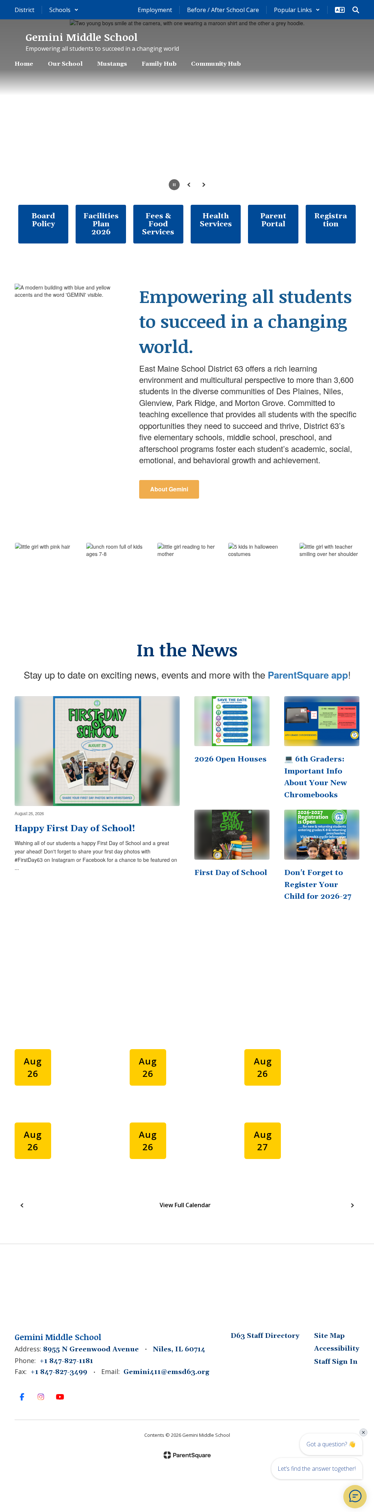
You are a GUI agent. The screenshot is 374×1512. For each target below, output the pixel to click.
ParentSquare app (308, 675)
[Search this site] (355, 10)
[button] (64, 10)
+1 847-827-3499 (58, 1372)
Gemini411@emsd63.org (166, 1372)
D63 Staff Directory (264, 1336)
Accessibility (336, 1348)
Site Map (329, 1336)
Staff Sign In (336, 1362)
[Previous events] (22, 1205)
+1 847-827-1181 (66, 1361)
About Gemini (169, 489)
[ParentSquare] (187, 1455)
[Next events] (352, 1205)
